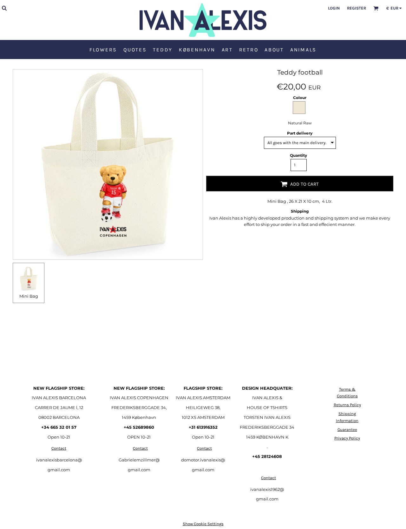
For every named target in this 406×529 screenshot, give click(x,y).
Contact (58, 448)
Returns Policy (347, 404)
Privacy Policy (347, 438)
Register (356, 8)
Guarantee (347, 429)
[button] (4, 7)
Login (334, 8)
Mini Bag (28, 296)
